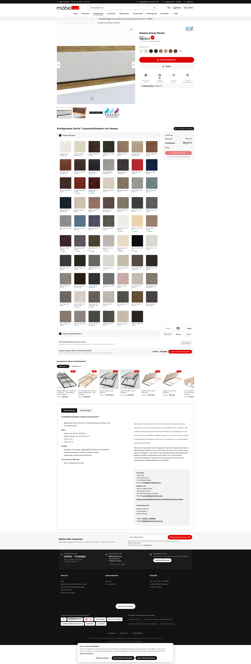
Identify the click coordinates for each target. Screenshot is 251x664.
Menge (167, 147)
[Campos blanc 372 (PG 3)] (141, 51)
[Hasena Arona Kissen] (96, 65)
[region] (96, 72)
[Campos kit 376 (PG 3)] (161, 51)
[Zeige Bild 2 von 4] (94, 98)
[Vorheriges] (58, 65)
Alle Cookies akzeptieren (146, 658)
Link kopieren (186, 343)
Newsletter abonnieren (178, 537)
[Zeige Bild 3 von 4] (97, 98)
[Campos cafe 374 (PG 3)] (151, 51)
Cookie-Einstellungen (136, 641)
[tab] (69, 410)
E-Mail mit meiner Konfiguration (180, 351)
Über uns (108, 581)
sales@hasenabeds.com (151, 483)
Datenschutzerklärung (87, 653)
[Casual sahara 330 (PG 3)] (166, 51)
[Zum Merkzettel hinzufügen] (131, 29)
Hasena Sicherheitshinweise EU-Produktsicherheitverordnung (159, 499)
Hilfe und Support (66, 590)
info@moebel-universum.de (152, 521)
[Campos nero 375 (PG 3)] (156, 51)
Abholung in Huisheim (68, 593)
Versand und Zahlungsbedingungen (72, 587)
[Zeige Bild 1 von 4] (92, 98)
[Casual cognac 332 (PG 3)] (175, 51)
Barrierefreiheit (137, 633)
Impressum (112, 633)
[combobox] (120, 8)
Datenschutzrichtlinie (171, 541)
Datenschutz (147, 545)
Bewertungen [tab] (85, 410)
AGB (62, 581)
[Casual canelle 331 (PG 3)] (171, 51)
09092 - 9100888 (176, 2)
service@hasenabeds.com (152, 496)
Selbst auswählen (102, 658)
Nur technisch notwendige (123, 658)
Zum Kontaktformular (162, 560)
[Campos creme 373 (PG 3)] (146, 51)
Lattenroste (63, 366)
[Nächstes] (133, 65)
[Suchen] (154, 8)
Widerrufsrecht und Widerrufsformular (73, 584)
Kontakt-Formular (155, 587)
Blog (190, 2)
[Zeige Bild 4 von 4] (100, 98)
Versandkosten (120, 638)
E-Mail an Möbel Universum (159, 584)
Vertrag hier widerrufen (125, 606)
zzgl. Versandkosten (154, 41)
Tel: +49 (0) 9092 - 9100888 (159, 581)
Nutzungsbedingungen (134, 543)
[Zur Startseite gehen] (68, 7)
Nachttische (77, 366)
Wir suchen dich (110, 584)
